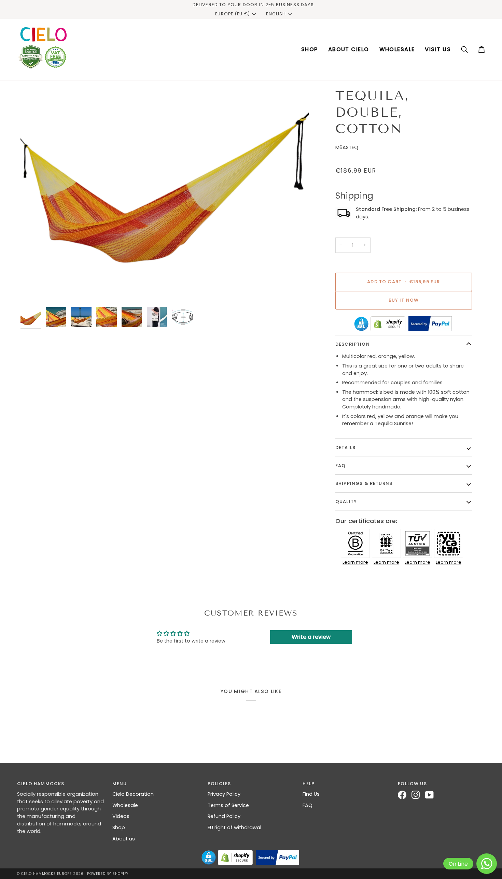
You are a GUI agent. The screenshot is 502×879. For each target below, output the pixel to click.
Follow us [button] (412, 783)
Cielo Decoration (133, 794)
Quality (346, 501)
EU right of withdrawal (234, 827)
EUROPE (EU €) (232, 14)
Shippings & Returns (363, 483)
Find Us (311, 794)
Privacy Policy (224, 794)
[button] (309, 49)
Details (345, 447)
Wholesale (125, 805)
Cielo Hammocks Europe (46, 873)
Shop (118, 827)
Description (352, 344)
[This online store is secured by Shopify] (388, 323)
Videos (120, 816)
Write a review (311, 637)
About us (123, 838)
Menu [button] (119, 783)
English (276, 14)
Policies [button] (219, 783)
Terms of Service (228, 805)
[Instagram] (418, 795)
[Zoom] (164, 195)
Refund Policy (224, 816)
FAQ (340, 465)
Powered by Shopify (107, 873)
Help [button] (309, 783)
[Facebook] (405, 795)
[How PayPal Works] (430, 323)
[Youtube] (432, 795)
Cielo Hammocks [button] (40, 783)
